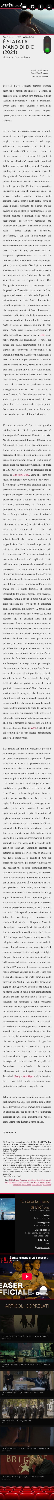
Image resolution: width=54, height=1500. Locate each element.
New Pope (28, 1076)
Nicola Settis (30, 37)
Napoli (36, 1182)
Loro (42, 334)
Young (17, 1076)
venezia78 (47, 1184)
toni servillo (37, 1184)
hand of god (28, 1182)
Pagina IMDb (43, 1248)
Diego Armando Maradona (25, 1180)
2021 (11, 1180)
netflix (42, 1182)
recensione (26, 1184)
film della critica (15, 1182)
